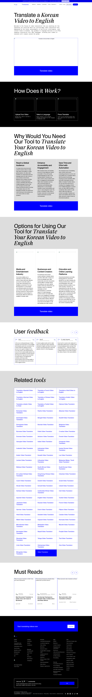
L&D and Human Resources (59, 652)
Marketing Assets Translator (57, 672)
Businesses (55, 650)
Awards (28, 643)
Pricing (49, 4)
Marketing (42, 646)
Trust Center (16, 666)
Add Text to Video (70, 662)
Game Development (44, 662)
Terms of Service (53, 693)
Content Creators (57, 645)
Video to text (69, 646)
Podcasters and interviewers (56, 647)
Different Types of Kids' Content (45, 660)
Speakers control (17, 650)
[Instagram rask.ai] (72, 693)
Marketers (55, 643)
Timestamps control (18, 646)
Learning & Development (45, 641)
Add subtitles (69, 648)
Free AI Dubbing (56, 665)
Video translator (69, 643)
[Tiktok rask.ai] (75, 693)
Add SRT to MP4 (69, 660)
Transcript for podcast (71, 652)
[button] (34, 4)
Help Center (29, 652)
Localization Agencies (44, 643)
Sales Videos (43, 664)
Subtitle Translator (70, 666)
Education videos (43, 648)
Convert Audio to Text (70, 656)
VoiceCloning (16, 648)
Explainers (42, 657)
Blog (28, 654)
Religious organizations (45, 666)
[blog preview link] (25, 594)
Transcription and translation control (18, 644)
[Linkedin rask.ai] (68, 693)
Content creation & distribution (44, 655)
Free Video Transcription (58, 669)
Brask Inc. (18, 692)
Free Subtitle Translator (58, 667)
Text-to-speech (69, 654)
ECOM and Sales (56, 655)
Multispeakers (17, 652)
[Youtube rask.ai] (77, 693)
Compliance (29, 645)
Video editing (43, 645)
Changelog (29, 660)
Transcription (69, 645)
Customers (29, 641)
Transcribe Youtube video (71, 641)
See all (67, 669)
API (14, 655)
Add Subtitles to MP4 (70, 658)
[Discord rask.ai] (70, 693)
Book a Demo (30, 658)
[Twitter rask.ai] (65, 693)
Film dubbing (55, 657)
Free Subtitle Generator (58, 663)
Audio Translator (69, 650)
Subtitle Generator (70, 664)
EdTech (54, 641)
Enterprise (29, 656)
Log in (64, 4)
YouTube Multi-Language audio (45, 651)
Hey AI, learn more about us (38, 693)
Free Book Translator (57, 674)
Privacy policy (46, 693)
